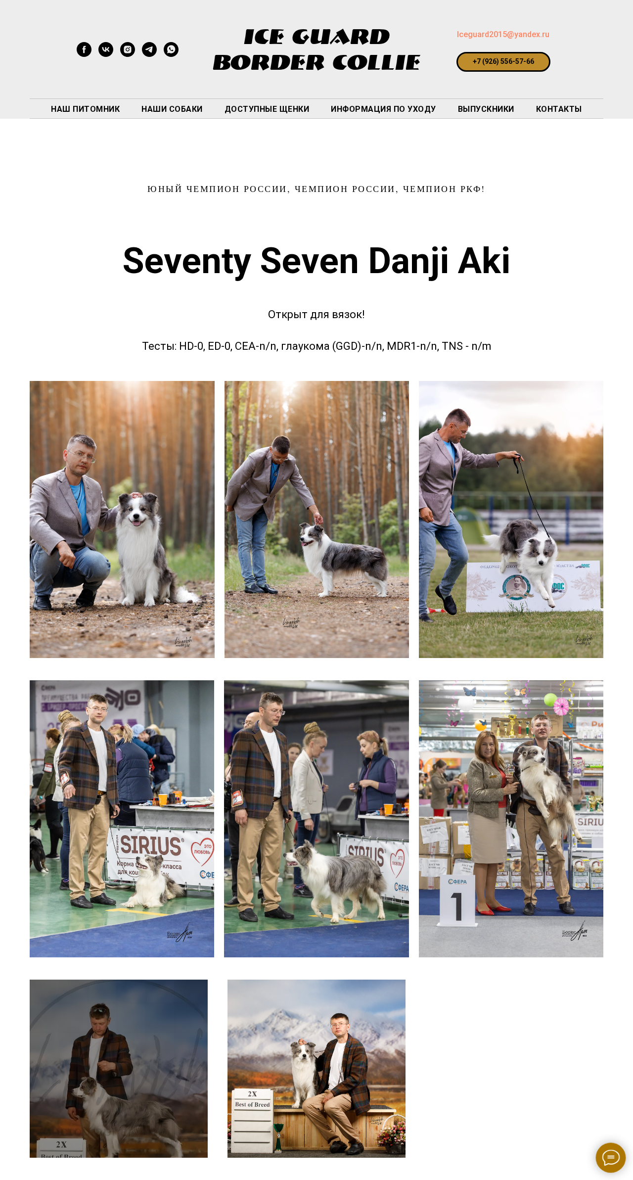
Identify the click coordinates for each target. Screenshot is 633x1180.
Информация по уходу (383, 109)
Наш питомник (85, 109)
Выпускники (486, 109)
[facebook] (84, 54)
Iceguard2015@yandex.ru (503, 34)
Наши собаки (172, 109)
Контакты (559, 109)
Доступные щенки (267, 109)
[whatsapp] (171, 54)
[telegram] (149, 54)
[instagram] (127, 54)
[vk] (105, 54)
